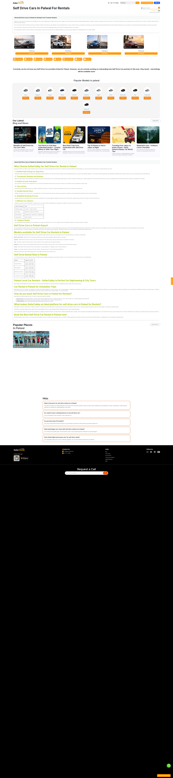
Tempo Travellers (69, 59)
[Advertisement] (86, 373)
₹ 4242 (135, 97)
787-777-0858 (114, 3)
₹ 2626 (147, 97)
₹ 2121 (98, 97)
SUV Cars (59, 59)
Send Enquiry (32, 53)
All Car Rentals (19, 59)
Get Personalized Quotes (147, 2)
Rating (79, 59)
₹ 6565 (74, 97)
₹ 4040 (86, 112)
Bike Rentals (39, 59)
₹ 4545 (50, 97)
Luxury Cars (49, 59)
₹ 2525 (122, 97)
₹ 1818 (110, 97)
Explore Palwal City (155, 324)
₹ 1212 (38, 97)
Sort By (87, 59)
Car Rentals (29, 59)
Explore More (156, 120)
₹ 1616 (25, 97)
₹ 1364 (86, 97)
